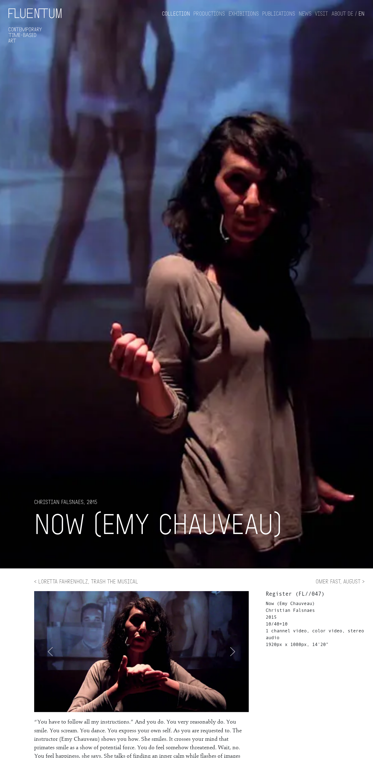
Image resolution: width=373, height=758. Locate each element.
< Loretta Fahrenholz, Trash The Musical (86, 581)
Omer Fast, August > (340, 581)
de (350, 13)
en (362, 13)
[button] (233, 651)
